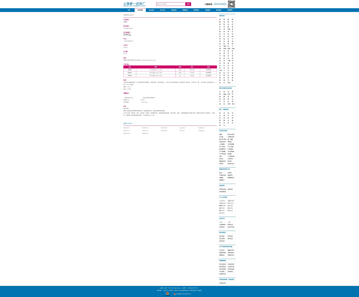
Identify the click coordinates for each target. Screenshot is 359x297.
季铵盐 (230, 141)
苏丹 (229, 94)
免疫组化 (230, 189)
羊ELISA (230, 205)
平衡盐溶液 (222, 175)
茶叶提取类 (222, 264)
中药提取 (222, 271)
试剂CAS (165, 290)
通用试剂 (222, 15)
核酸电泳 (222, 255)
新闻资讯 (196, 10)
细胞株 (221, 177)
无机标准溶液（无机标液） (227, 279)
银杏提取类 (222, 266)
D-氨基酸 (230, 149)
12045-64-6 (145, 133)
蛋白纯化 (230, 236)
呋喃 (229, 29)
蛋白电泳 (230, 238)
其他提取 (230, 271)
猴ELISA (221, 210)
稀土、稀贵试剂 (223, 109)
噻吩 (229, 48)
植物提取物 (222, 260)
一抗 (220, 222)
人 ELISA (222, 201)
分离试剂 (230, 158)
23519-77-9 (126, 130)
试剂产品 (176, 290)
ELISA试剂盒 (223, 197)
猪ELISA (221, 208)
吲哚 (233, 48)
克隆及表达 (231, 255)
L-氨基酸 (222, 144)
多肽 (220, 156)
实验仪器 (174, 10)
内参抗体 (222, 227)
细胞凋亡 (230, 175)
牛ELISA (221, 213)
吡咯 (225, 48)
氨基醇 (230, 154)
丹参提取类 (231, 264)
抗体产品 (222, 218)
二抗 (229, 222)
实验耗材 (185, 10)
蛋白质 (221, 158)
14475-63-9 (126, 133)
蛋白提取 (222, 236)
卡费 (229, 60)
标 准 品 (162, 10)
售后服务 (218, 10)
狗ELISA (230, 208)
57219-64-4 (164, 130)
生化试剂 (151, 10)
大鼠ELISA (231, 201)
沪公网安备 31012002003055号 (183, 294)
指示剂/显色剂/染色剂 (225, 88)
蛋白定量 (222, 238)
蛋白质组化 (222, 232)
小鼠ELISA (222, 203)
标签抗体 (230, 224)
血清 (220, 172)
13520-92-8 (201, 128)
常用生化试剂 (223, 130)
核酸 (220, 134)
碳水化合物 (231, 134)
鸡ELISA (230, 210)
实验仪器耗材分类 (184, 290)
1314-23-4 (182, 128)
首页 (129, 10)
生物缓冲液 (231, 137)
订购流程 (207, 10)
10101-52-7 (145, 130)
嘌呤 (225, 46)
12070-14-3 (164, 128)
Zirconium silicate (128, 28)
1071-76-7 (182, 130)
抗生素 (221, 137)
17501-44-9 (201, 130)
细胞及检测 (222, 252)
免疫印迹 (222, 241)
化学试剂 (140, 10)
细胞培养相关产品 (224, 169)
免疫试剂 (222, 185)
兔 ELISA (230, 203)
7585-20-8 (126, 128)
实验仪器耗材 (193, 290)
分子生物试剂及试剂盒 (225, 246)
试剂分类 (171, 290)
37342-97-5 (145, 128)
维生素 (230, 161)
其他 (229, 82)
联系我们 (230, 10)
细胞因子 (222, 180)
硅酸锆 (125, 22)
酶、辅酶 (230, 139)
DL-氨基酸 (222, 151)
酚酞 (225, 94)
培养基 (221, 163)
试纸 (220, 70)
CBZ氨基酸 (231, 144)
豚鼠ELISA (222, 205)
